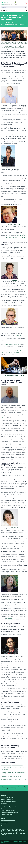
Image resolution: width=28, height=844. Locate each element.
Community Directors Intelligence (9, 812)
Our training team (5, 803)
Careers (3, 825)
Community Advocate (6, 814)
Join (2, 808)
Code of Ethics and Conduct (8, 810)
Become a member (8, 787)
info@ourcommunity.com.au (8, 820)
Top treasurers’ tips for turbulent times (11, 776)
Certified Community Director (8, 801)
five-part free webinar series (13, 344)
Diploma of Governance (7, 797)
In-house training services (7, 799)
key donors (9, 618)
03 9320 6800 (4, 822)
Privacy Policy (4, 823)
